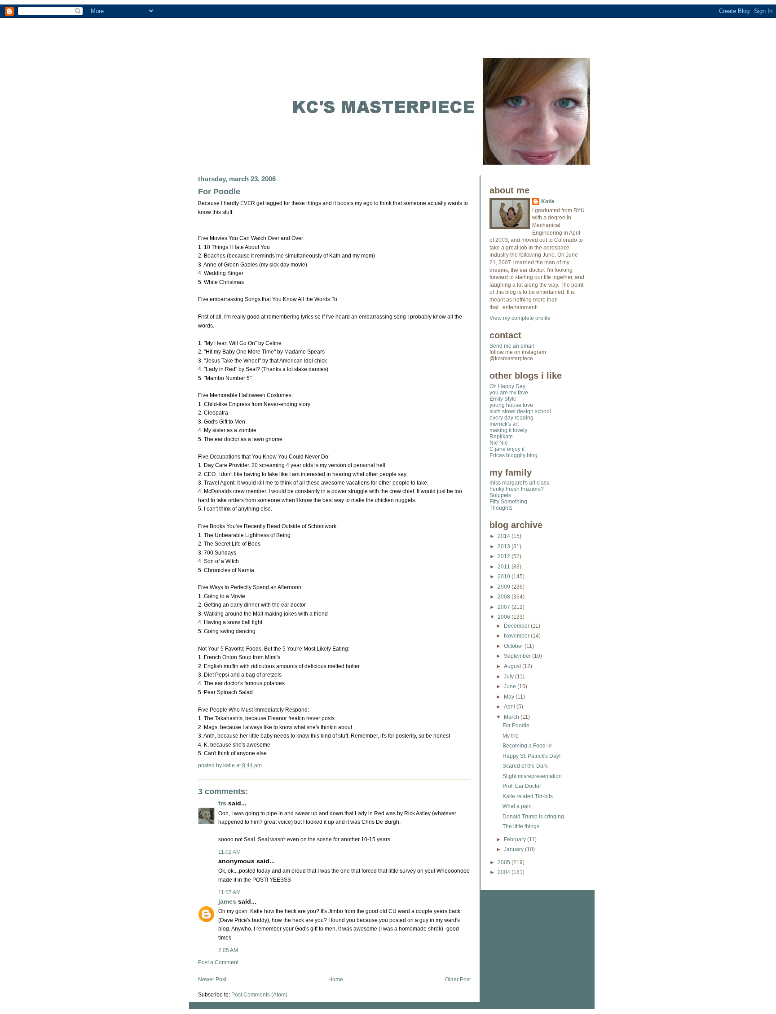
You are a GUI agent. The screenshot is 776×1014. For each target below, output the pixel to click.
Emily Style (502, 399)
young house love (511, 405)
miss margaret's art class (519, 483)
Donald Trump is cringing (533, 816)
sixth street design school (520, 411)
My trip (511, 736)
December (517, 626)
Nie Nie (498, 443)
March (512, 717)
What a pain (517, 806)
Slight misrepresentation (532, 776)
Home (335, 979)
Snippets (500, 495)
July (509, 676)
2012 (504, 556)
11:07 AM (229, 892)
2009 (504, 587)
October (514, 646)
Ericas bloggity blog (513, 455)
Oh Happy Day (507, 386)
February (515, 839)
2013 (504, 546)
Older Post (458, 979)
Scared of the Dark (525, 766)
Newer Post (212, 979)
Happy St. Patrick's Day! (531, 756)
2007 (504, 607)
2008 (504, 597)
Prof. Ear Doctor (522, 786)
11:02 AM (229, 852)
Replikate (501, 436)
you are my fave (508, 392)
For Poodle (219, 191)
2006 (504, 617)
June (510, 686)
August (513, 666)
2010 (504, 576)
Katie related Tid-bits (528, 796)
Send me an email (511, 346)
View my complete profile (520, 318)
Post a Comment (218, 962)
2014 (504, 536)
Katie (548, 201)
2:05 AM (228, 950)
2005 (504, 862)
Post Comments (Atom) (259, 995)
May (510, 697)
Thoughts (500, 508)
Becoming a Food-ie (527, 746)
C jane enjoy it (507, 449)
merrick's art (504, 424)
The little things (521, 826)
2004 (504, 872)
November (517, 636)
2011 (504, 567)
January (514, 849)
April (510, 707)
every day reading (511, 418)
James (227, 901)
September (518, 656)
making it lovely (508, 430)
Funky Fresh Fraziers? (516, 489)
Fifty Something (508, 501)
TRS (222, 803)
